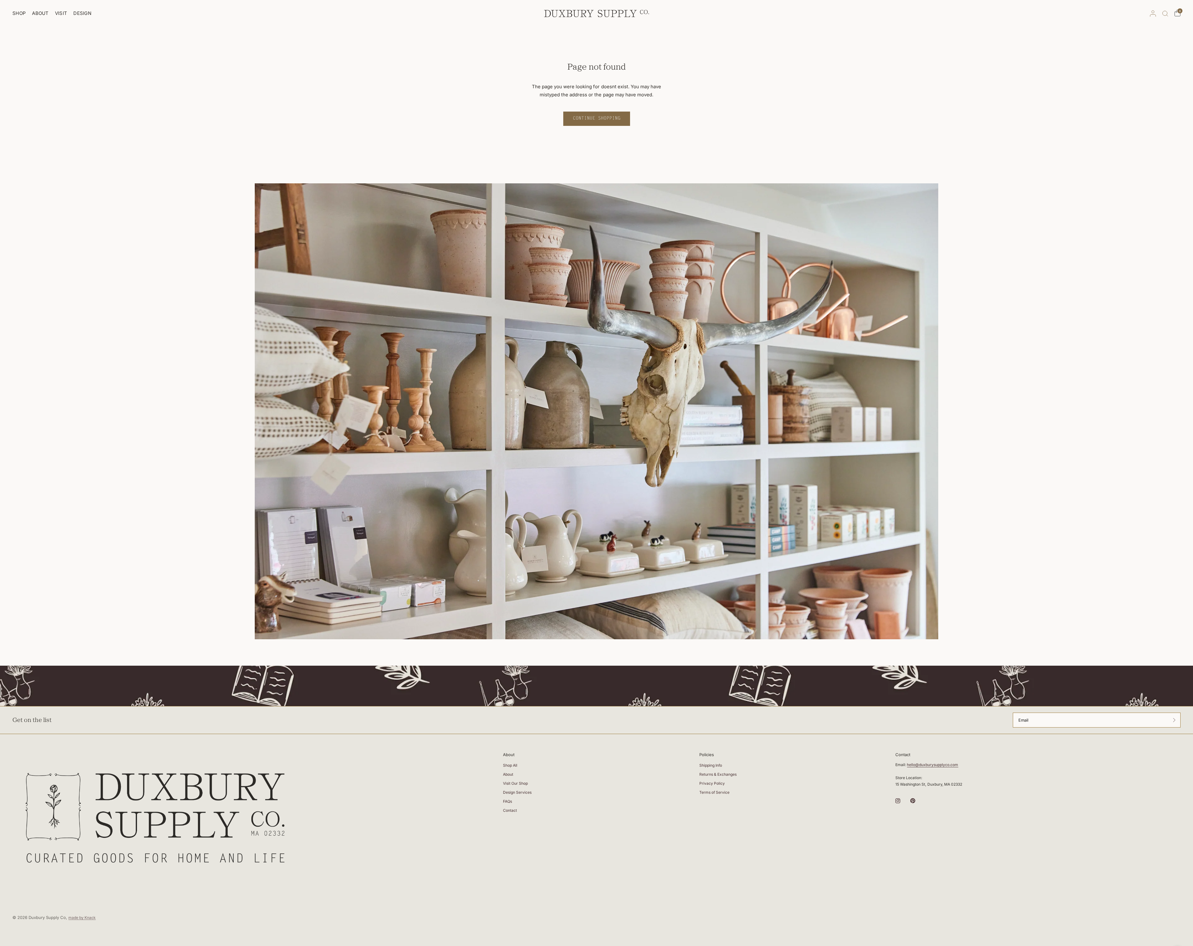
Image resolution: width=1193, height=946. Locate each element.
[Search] (1165, 13)
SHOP (19, 13)
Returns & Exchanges (718, 774)
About (508, 755)
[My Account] (1153, 13)
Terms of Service (714, 792)
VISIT (61, 13)
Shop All (510, 765)
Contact (510, 810)
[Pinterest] (917, 800)
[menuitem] (20, 13)
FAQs (507, 801)
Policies (706, 755)
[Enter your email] (1174, 720)
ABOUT (40, 13)
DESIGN (82, 13)
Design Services (517, 792)
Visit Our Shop (515, 783)
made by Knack (82, 917)
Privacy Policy (712, 783)
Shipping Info (710, 765)
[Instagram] (902, 801)
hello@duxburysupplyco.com (932, 764)
